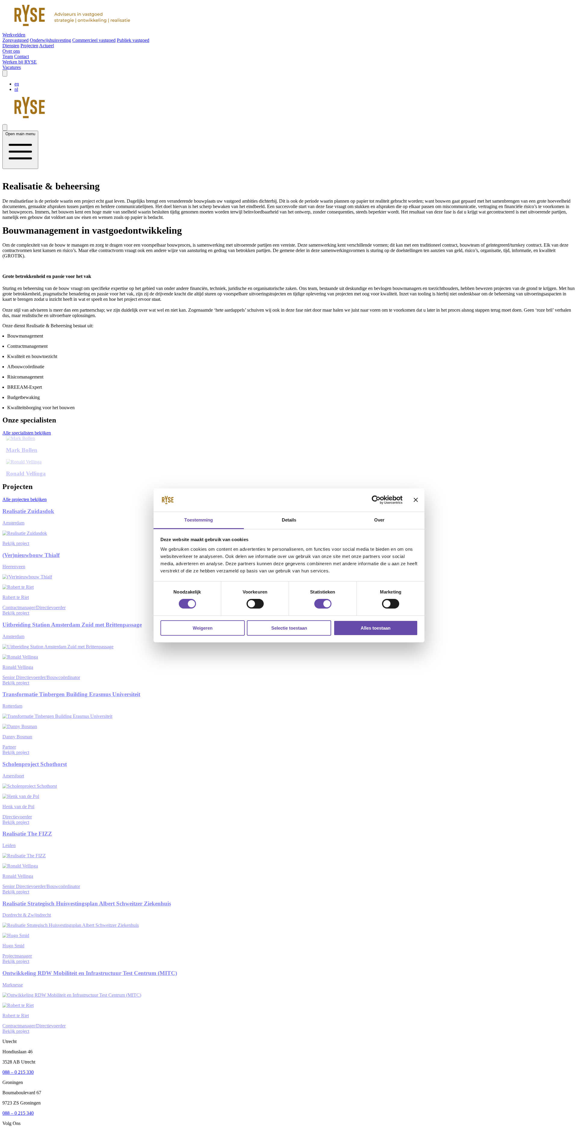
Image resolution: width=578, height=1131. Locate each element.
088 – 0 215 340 (18, 1113)
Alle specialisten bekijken (26, 432)
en (16, 83)
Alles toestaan (375, 628)
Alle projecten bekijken (24, 499)
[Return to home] (289, 16)
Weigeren (203, 628)
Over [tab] (379, 519)
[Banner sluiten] (416, 500)
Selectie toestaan (289, 628)
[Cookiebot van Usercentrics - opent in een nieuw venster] (376, 499)
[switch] (255, 604)
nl (16, 89)
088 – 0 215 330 (18, 1072)
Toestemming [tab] (198, 519)
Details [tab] (289, 519)
